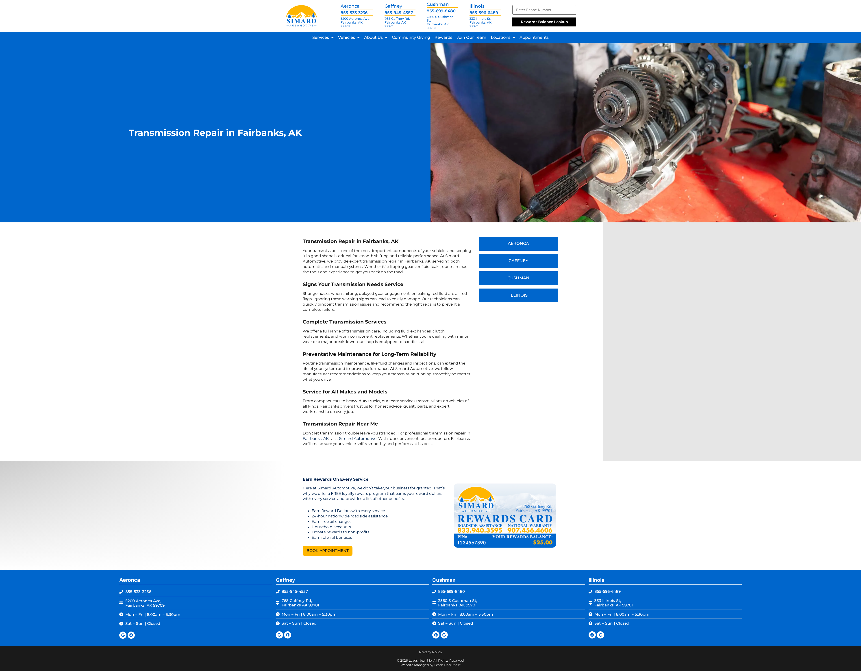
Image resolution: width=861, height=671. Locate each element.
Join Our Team (471, 37)
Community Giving (411, 37)
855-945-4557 (399, 12)
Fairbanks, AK (316, 438)
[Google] (122, 635)
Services (320, 37)
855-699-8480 (441, 11)
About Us (373, 37)
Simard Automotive (357, 438)
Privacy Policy (430, 652)
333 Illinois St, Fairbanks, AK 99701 (480, 22)
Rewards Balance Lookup (544, 22)
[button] (327, 551)
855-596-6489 (484, 12)
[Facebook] (131, 635)
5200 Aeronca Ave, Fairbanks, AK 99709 (355, 22)
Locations (500, 37)
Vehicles (346, 37)
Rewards (443, 37)
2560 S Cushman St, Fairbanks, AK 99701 (440, 22)
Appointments (534, 37)
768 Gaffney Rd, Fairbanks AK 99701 (397, 22)
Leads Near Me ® (447, 665)
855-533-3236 (354, 12)
